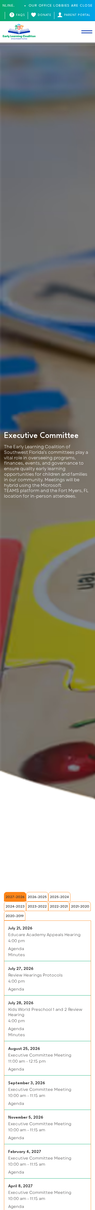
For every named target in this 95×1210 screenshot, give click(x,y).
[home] (19, 32)
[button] (86, 31)
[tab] (15, 896)
